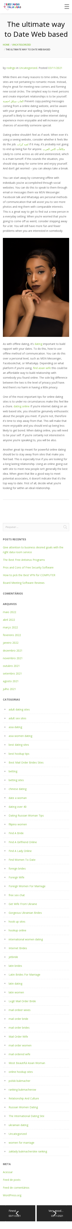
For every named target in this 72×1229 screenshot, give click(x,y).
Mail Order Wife (18, 1036)
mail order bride (18, 1019)
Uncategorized (21, 44)
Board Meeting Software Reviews (24, 583)
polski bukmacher (19, 1081)
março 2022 (10, 627)
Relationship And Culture (24, 1098)
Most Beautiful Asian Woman (27, 1063)
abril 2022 (9, 619)
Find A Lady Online (20, 851)
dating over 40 (17, 806)
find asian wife (42, 368)
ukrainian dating (18, 1125)
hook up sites (17, 921)
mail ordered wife (19, 1054)
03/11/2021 (55, 68)
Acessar (8, 1172)
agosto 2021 (11, 681)
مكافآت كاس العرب (54, 149)
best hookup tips (19, 753)
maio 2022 (9, 612)
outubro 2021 (11, 666)
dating (38, 344)
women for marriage (21, 1142)
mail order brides (19, 1027)
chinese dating (17, 789)
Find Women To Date (22, 860)
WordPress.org (12, 1195)
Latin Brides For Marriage (24, 974)
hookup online (17, 930)
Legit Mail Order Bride (22, 1001)
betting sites (16, 780)
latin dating (15, 983)
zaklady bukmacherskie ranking (28, 1151)
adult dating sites (19, 709)
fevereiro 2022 (12, 635)
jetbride (13, 957)
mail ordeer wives (20, 1010)
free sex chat (17, 895)
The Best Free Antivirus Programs (24, 560)
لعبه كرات (22, 144)
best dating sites (19, 744)
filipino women (18, 824)
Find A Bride (16, 833)
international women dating (26, 939)
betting (13, 771)
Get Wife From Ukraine (23, 904)
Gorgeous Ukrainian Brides (25, 913)
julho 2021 (9, 689)
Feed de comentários (16, 1187)
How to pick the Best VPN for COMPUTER (29, 575)
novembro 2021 (13, 658)
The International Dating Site (26, 1116)
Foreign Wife (16, 877)
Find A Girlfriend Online (23, 842)
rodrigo (11, 68)
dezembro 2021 (12, 650)
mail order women (20, 1045)
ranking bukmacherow (22, 1089)
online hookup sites (21, 1072)
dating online (22, 406)
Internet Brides (18, 948)
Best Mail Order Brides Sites (26, 762)
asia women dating (20, 736)
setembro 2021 (12, 673)
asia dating (15, 727)
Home (6, 44)
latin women (16, 992)
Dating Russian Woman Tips (26, 815)
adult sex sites (17, 718)
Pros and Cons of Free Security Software (28, 567)
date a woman (18, 798)
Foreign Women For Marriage (27, 886)
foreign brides (17, 868)
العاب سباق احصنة (13, 101)
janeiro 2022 (10, 642)
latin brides (15, 966)
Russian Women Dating (23, 1107)
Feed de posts (12, 1180)
